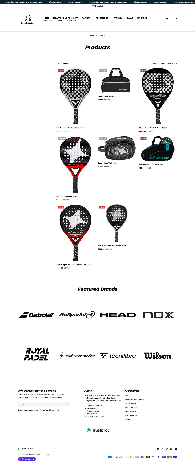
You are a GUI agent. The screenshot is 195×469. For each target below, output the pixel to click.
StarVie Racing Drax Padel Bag (151, 164)
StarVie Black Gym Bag (106, 96)
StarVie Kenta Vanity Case (107, 163)
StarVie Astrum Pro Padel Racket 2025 (70, 128)
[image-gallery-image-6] (77, 355)
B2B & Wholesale (131, 416)
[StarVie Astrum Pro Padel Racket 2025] (75, 96)
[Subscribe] (67, 404)
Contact (128, 420)
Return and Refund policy (134, 399)
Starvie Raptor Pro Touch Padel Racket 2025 (73, 265)
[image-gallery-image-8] (158, 355)
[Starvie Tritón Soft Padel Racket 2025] (117, 223)
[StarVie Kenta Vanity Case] (117, 148)
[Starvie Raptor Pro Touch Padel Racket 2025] (75, 232)
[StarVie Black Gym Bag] (117, 80)
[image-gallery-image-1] (36, 315)
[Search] (167, 19)
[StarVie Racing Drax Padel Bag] (158, 148)
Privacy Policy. (55, 410)
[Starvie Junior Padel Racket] (75, 164)
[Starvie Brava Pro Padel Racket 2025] (158, 96)
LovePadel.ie (29, 454)
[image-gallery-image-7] (117, 355)
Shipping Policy (131, 407)
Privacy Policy (130, 411)
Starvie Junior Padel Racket (66, 196)
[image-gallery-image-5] (36, 355)
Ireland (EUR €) (27, 449)
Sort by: (156, 63)
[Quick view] (91, 72)
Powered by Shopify (42, 454)
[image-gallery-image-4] (158, 315)
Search (127, 395)
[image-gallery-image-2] (77, 315)
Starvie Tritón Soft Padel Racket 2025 (112, 245)
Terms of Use (44, 410)
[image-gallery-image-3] (117, 315)
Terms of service (131, 403)
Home (92, 35)
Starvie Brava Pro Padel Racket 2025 (153, 128)
